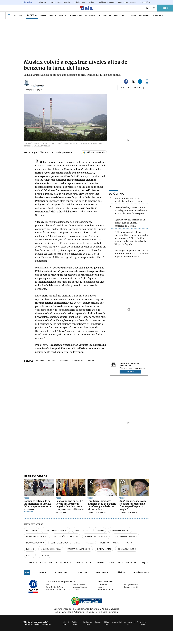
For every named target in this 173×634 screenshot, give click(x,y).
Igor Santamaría (37, 85)
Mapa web (101, 587)
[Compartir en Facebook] (126, 82)
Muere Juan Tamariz (110, 543)
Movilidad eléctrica (51, 549)
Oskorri (100, 530)
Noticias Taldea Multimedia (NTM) (58, 589)
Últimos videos (35, 476)
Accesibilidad (117, 622)
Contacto (42, 572)
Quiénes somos (61, 572)
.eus (27, 572)
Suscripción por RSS (131, 587)
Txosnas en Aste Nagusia (56, 530)
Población (39, 360)
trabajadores (77, 360)
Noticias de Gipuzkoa (79, 587)
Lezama (89, 543)
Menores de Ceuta (35, 543)
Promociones (82, 572)
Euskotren (31, 530)
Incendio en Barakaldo (125, 536)
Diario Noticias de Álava (54, 587)
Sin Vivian (44, 555)
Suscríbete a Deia (141, 572)
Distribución (102, 585)
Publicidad (120, 572)
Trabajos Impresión (131, 585)
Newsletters (102, 572)
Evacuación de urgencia (66, 536)
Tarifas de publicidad (105, 589)
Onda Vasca (76, 589)
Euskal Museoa (81, 530)
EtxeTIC (29, 555)
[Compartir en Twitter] (133, 82)
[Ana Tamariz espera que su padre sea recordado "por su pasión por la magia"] (134, 487)
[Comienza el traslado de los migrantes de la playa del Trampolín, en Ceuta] (39, 487)
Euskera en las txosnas (78, 549)
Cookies (98, 622)
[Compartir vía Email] (147, 82)
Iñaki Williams (104, 549)
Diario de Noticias (78, 585)
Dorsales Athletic (127, 549)
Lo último (116, 193)
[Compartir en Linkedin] (140, 82)
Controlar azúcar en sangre (65, 543)
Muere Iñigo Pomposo (36, 536)
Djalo (129, 543)
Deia (47, 585)
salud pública (63, 360)
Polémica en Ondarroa (96, 536)
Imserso (30, 549)
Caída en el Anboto (119, 530)
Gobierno (51, 360)
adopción (90, 360)
